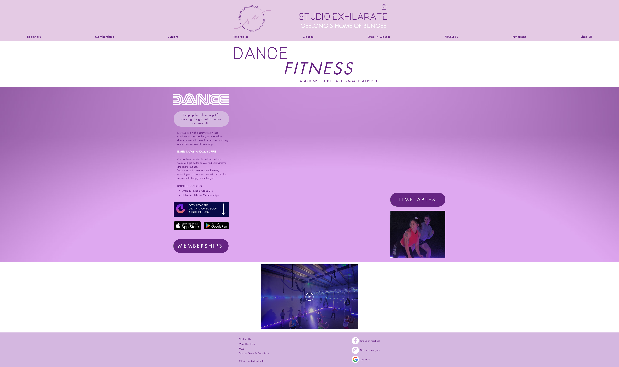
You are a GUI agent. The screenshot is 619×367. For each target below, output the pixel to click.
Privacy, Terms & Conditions (254, 353)
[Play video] (309, 297)
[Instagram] (355, 350)
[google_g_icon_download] (355, 359)
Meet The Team (247, 344)
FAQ (241, 348)
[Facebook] (355, 340)
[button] (384, 7)
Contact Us (245, 339)
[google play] (216, 225)
